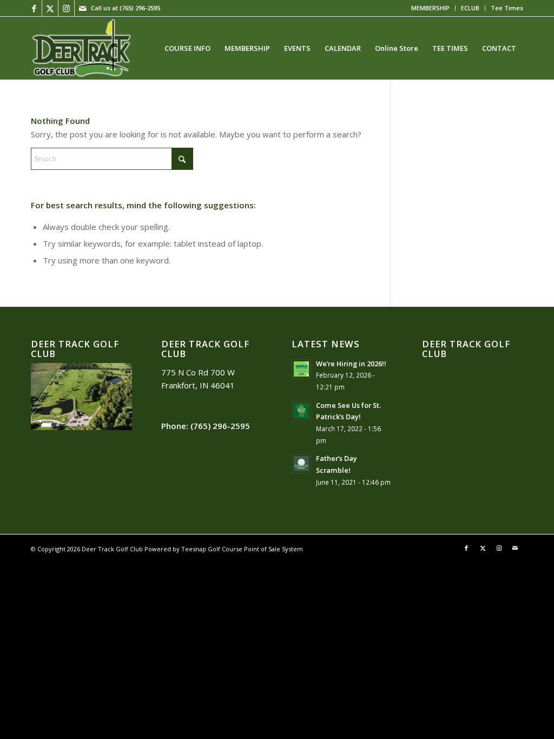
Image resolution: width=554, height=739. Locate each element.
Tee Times (507, 8)
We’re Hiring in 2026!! (351, 363)
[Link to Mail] (83, 8)
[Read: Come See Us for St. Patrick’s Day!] (301, 410)
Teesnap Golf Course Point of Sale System (242, 549)
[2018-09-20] (81, 48)
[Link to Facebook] (34, 8)
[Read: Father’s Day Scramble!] (301, 463)
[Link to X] (50, 8)
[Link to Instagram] (66, 8)
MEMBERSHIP (430, 8)
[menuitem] (431, 8)
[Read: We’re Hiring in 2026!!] (301, 369)
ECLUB (470, 8)
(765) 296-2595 (140, 8)
